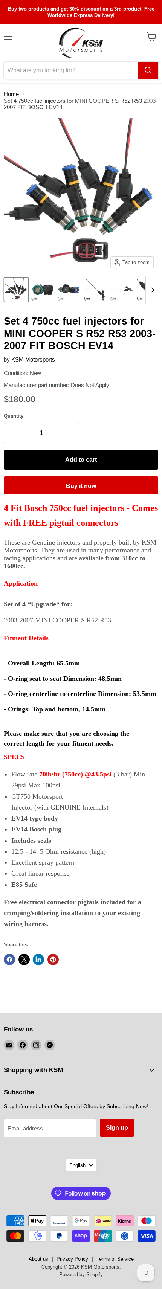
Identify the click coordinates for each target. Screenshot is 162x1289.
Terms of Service (115, 1259)
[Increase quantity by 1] (69, 433)
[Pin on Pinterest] (53, 959)
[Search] (148, 70)
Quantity (13, 416)
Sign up (117, 1127)
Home (11, 94)
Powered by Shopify (81, 1274)
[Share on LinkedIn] (38, 959)
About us (38, 1259)
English (77, 1165)
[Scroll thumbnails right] (151, 290)
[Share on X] (24, 959)
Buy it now (81, 486)
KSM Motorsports (33, 359)
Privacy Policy (72, 1259)
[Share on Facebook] (9, 959)
